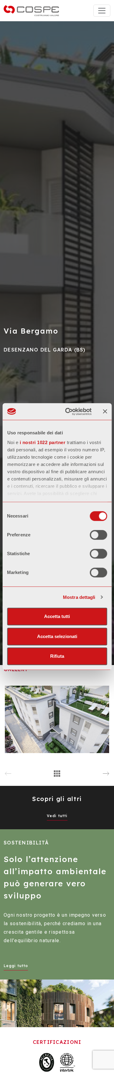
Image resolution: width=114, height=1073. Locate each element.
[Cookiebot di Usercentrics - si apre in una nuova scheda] (68, 412)
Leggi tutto (16, 965)
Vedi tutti (57, 815)
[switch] (98, 535)
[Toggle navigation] (101, 11)
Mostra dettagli (79, 597)
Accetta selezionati (57, 636)
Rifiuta (57, 656)
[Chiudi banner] (105, 411)
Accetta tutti (57, 616)
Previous (8, 774)
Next (106, 774)
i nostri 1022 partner (42, 442)
